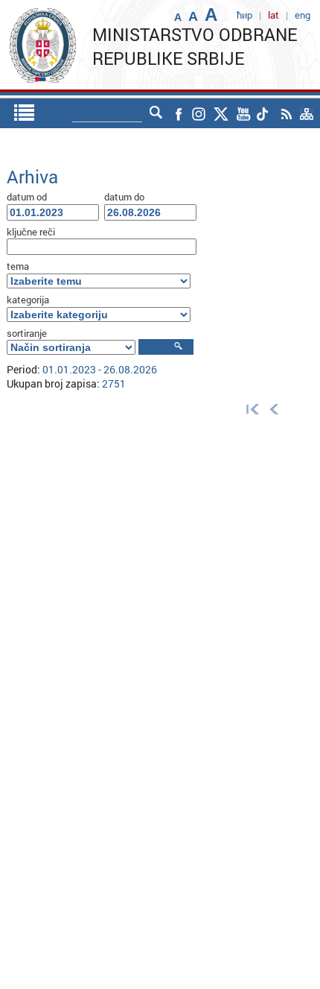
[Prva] (249, 409)
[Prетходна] (274, 409)
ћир (244, 15)
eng (302, 15)
